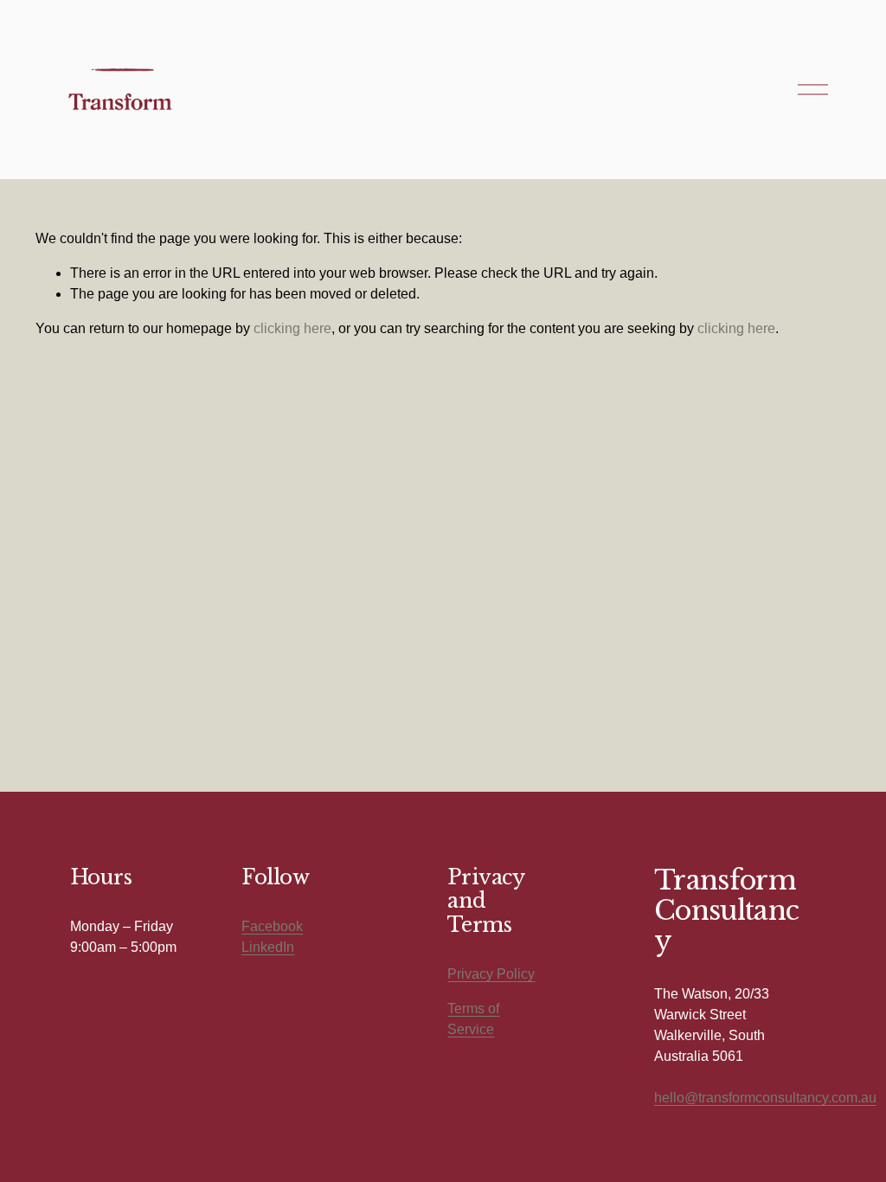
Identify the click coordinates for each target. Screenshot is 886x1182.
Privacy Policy (491, 974)
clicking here (292, 328)
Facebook (272, 926)
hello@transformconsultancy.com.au (765, 1097)
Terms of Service (473, 1019)
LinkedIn (267, 947)
